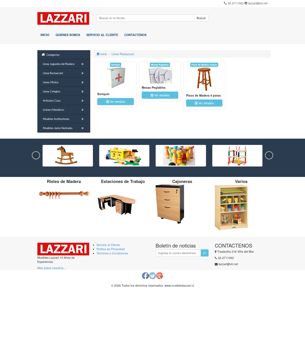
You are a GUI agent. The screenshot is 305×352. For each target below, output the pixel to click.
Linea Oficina (50, 82)
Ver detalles (117, 102)
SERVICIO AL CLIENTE (102, 35)
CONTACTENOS (135, 35)
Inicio (103, 54)
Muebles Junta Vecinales (57, 128)
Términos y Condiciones (112, 253)
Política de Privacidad (110, 249)
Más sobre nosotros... (51, 268)
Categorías (53, 54)
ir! (204, 253)
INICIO (44, 35)
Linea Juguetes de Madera (58, 64)
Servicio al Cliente (108, 245)
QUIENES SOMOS (68, 35)
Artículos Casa (51, 100)
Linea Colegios (51, 91)
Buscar (201, 18)
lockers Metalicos (53, 109)
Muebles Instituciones (56, 119)
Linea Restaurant (53, 73)
